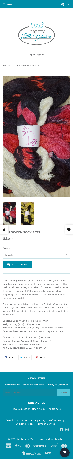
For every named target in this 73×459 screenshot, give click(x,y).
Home (6, 65)
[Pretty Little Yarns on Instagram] (67, 430)
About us (22, 420)
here (58, 408)
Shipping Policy (24, 423)
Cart (67, 4)
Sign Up (64, 392)
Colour (7, 248)
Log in (32, 54)
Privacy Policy (38, 420)
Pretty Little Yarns (26, 439)
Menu (10, 4)
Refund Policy (57, 420)
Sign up (40, 54)
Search (10, 420)
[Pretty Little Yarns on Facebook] (61, 430)
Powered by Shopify (51, 439)
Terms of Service (45, 423)
